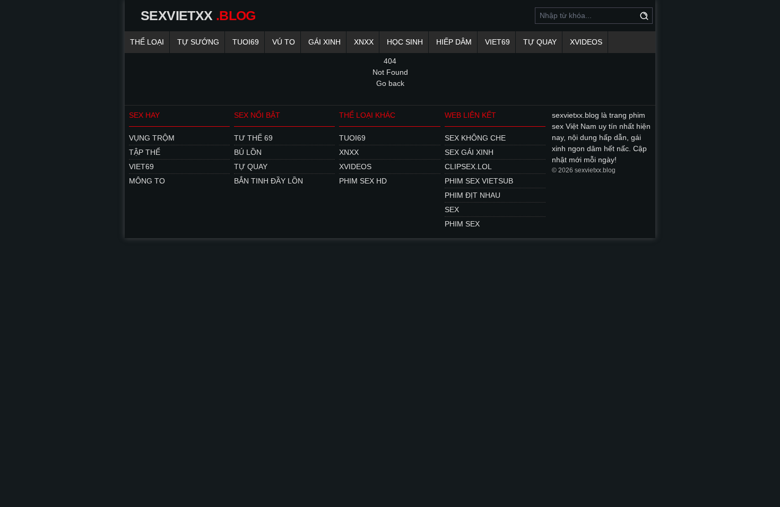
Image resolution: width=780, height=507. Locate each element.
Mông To (147, 181)
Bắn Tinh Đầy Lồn (268, 181)
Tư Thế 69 (253, 138)
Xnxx (364, 42)
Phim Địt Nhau (472, 195)
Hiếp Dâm (454, 42)
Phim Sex (462, 224)
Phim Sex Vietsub (479, 181)
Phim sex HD (363, 181)
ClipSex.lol (468, 166)
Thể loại (147, 42)
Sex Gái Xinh (469, 152)
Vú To (283, 42)
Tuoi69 (245, 42)
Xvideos (586, 42)
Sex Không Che (475, 138)
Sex (452, 209)
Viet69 (497, 42)
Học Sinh (405, 42)
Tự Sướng (198, 42)
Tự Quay (540, 42)
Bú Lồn (248, 152)
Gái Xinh (324, 42)
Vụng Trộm (152, 138)
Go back (390, 83)
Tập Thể (144, 152)
